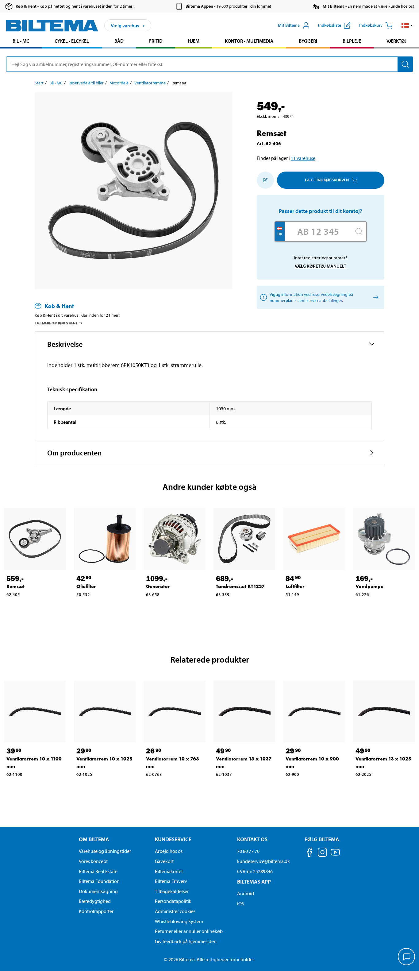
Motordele (119, 83)
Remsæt (15, 586)
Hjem (193, 41)
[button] (407, 25)
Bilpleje (352, 41)
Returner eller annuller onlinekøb (189, 931)
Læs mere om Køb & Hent (56, 323)
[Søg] (405, 64)
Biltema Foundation (99, 881)
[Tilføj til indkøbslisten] (265, 180)
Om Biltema (94, 839)
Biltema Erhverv (171, 881)
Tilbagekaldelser (172, 891)
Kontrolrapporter (96, 911)
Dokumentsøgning (98, 891)
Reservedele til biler (86, 83)
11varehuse (303, 158)
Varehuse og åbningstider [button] (105, 851)
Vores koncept (93, 861)
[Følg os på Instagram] (322, 853)
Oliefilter (86, 586)
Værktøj (396, 41)
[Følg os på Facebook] (309, 853)
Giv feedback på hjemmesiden (186, 941)
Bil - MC (21, 41)
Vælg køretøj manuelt (320, 266)
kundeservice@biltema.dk (263, 861)
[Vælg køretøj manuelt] (374, 297)
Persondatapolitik (173, 901)
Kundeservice (173, 839)
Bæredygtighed (95, 901)
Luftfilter (295, 586)
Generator (158, 586)
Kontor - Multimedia (249, 41)
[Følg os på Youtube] (335, 855)
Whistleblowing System (179, 921)
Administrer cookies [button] (175, 911)
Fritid (156, 41)
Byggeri (308, 41)
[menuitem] (21, 41)
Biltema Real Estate (98, 871)
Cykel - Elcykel (72, 41)
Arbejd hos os (169, 851)
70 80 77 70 (248, 851)
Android (245, 893)
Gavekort (164, 861)
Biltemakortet (169, 871)
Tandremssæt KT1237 (240, 586)
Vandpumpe (369, 586)
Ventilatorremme (150, 83)
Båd (119, 41)
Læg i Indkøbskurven (327, 180)
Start (39, 83)
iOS (240, 903)
